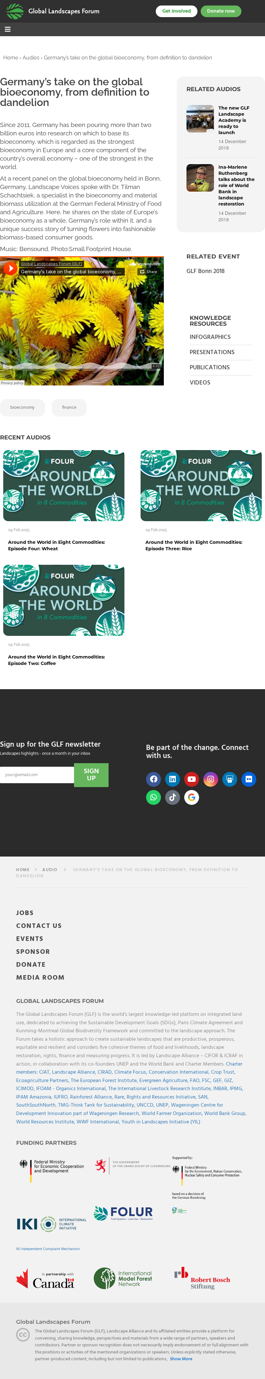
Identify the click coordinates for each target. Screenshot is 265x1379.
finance (69, 407)
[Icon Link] (191, 797)
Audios (31, 58)
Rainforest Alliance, (92, 1097)
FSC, (207, 1081)
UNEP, (163, 1105)
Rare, (120, 1097)
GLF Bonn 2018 (205, 271)
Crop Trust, (223, 1072)
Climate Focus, (131, 1072)
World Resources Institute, (46, 1122)
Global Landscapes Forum (64, 11)
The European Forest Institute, (105, 1081)
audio (49, 870)
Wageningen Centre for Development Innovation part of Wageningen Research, (119, 1109)
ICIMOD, (26, 1089)
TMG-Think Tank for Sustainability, (97, 1105)
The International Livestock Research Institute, (160, 1089)
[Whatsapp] (153, 797)
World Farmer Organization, (173, 1114)
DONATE (31, 965)
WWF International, (99, 1122)
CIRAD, (106, 1072)
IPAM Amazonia (33, 1097)
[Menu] (8, 30)
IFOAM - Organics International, (72, 1089)
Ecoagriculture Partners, (43, 1081)
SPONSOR (33, 952)
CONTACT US (39, 926)
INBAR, (221, 1089)
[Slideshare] (229, 779)
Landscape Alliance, (75, 1072)
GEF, (218, 1081)
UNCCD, (146, 1105)
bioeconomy (22, 407)
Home (10, 58)
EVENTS (30, 939)
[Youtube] (191, 779)
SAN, (203, 1097)
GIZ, (228, 1081)
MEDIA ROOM (40, 978)
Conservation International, (180, 1072)
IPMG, (236, 1089)
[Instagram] (210, 779)
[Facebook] (153, 779)
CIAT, (45, 1072)
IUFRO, (62, 1097)
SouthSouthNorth (36, 1105)
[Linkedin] (172, 779)
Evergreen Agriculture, (164, 1081)
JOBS (25, 913)
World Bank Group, (225, 1114)
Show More (181, 1359)
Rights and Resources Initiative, (162, 1097)
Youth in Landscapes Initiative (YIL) (161, 1122)
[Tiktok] (172, 797)
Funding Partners (46, 1143)
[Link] (15, 11)
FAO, (196, 1081)
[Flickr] (248, 779)
